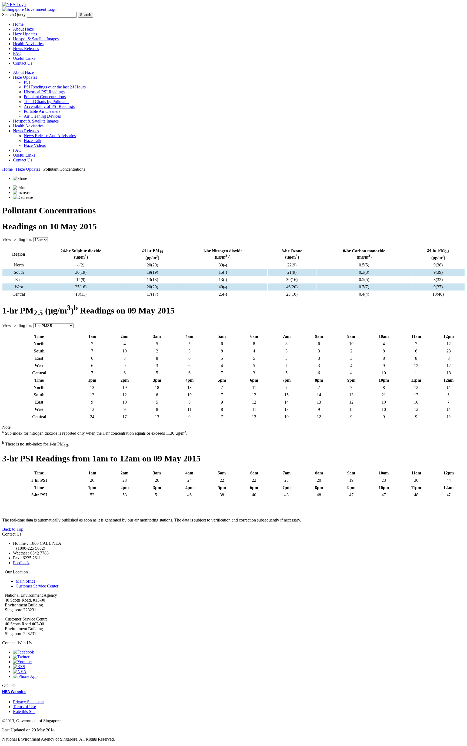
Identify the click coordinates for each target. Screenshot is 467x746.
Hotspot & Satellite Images (36, 39)
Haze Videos (35, 145)
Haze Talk (32, 140)
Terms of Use (24, 706)
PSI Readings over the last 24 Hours (55, 87)
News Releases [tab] (26, 130)
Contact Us (22, 63)
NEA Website (14, 691)
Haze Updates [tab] (25, 77)
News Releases (26, 48)
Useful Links (24, 58)
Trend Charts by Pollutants (46, 101)
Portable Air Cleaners (42, 111)
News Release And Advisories (50, 135)
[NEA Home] (14, 4)
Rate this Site (24, 711)
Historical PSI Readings (44, 92)
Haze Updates (25, 34)
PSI (27, 82)
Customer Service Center (37, 586)
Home (18, 24)
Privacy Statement (28, 701)
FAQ (17, 53)
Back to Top (12, 529)
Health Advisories (28, 43)
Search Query (14, 14)
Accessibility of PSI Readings (49, 106)
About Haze (23, 29)
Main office (25, 581)
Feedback (21, 562)
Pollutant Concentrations (45, 96)
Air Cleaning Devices (42, 116)
